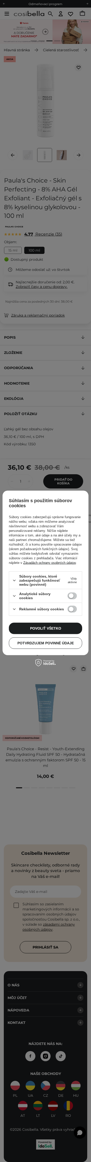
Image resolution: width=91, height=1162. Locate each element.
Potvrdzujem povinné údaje (45, 643)
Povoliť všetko (45, 628)
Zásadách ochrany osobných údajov (49, 563)
